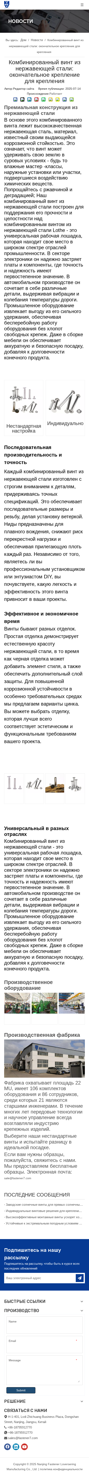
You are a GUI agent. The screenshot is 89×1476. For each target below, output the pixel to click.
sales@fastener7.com (23, 1438)
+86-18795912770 (20, 1432)
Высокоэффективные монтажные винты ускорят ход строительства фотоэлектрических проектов (44, 1217)
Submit (20, 1390)
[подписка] (80, 1278)
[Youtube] (24, 1446)
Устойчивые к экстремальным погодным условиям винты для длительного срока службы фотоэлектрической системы (44, 1223)
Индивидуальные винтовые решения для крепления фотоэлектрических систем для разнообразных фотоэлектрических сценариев (44, 1211)
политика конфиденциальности (61, 1469)
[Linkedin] (16, 1446)
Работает (55, 93)
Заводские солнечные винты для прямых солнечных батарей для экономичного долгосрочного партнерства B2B (44, 1204)
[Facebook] (7, 1446)
